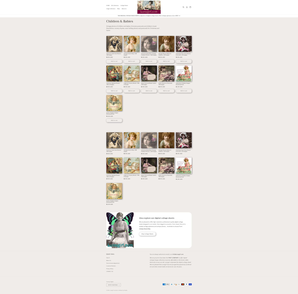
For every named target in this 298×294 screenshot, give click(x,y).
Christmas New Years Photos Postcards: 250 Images (183, 54)
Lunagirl (111, 290)
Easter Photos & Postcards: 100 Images (165, 84)
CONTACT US (109, 271)
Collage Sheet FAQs (144, 228)
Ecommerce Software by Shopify (120, 290)
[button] (183, 7)
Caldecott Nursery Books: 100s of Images (131, 84)
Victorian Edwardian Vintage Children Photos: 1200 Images (149, 54)
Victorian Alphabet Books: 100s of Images (113, 84)
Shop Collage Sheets (147, 234)
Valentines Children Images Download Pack (183, 84)
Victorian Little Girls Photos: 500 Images (113, 54)
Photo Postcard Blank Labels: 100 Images (148, 84)
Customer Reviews (111, 266)
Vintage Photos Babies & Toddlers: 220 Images (164, 54)
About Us (108, 260)
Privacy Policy (109, 268)
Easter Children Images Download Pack (112, 113)
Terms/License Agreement (113, 263)
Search (108, 257)
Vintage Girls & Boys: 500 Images (130, 54)
